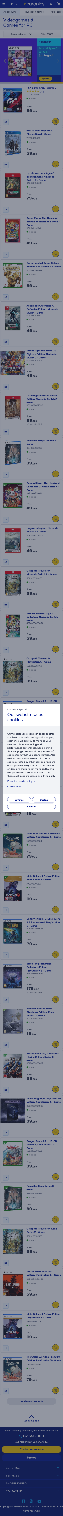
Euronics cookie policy (19, 781)
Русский (23, 709)
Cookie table (14, 786)
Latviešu (11, 709)
